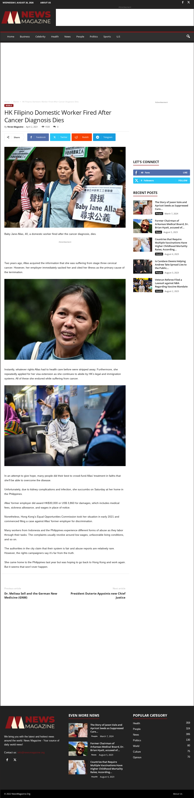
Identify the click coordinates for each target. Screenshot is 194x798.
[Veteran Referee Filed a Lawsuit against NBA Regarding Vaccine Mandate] (142, 285)
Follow (182, 180)
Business (25, 36)
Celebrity (40, 36)
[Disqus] (65, 655)
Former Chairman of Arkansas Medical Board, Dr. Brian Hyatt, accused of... (172, 224)
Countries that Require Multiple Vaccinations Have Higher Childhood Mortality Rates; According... (171, 244)
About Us (45, 2)
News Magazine (15, 126)
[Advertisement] (125, 17)
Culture (137, 751)
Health (55, 36)
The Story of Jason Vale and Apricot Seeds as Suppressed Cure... (171, 205)
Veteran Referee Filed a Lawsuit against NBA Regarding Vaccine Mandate (171, 283)
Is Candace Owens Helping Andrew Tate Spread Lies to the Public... (171, 264)
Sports (107, 36)
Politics (94, 36)
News (67, 36)
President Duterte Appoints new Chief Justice (98, 595)
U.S (118, 36)
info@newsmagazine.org (31, 752)
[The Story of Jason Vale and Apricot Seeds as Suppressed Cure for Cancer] (142, 207)
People (80, 36)
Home (10, 36)
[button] (188, 36)
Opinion (137, 757)
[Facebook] (183, 2)
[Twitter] (188, 2)
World (16, 101)
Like (185, 172)
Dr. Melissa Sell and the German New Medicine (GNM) (30, 595)
